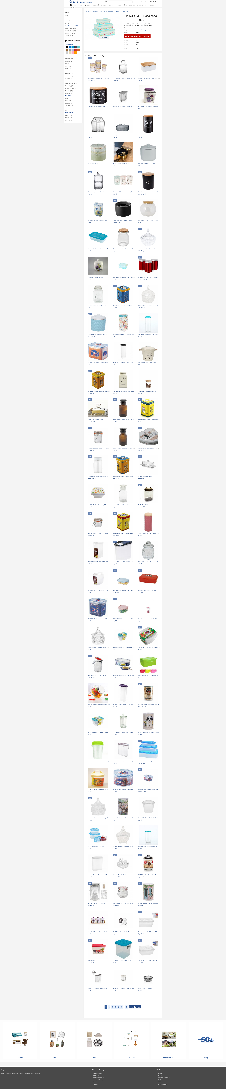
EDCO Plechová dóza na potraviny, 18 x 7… (149, 533)
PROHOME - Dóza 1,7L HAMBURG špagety (124, 362)
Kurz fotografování (163, 1084)
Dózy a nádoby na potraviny (143, 30)
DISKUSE (72, 7)
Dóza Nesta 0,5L (92, 960)
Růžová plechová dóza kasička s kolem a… (149, 903)
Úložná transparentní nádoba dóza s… (97, 192)
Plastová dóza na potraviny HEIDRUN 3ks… (149, 761)
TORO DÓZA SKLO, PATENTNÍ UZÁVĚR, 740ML (101, 675)
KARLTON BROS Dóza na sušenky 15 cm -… (100, 106)
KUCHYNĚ (96, 5)
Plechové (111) (69, 76)
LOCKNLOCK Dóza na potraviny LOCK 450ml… (125, 277)
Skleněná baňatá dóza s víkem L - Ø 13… (148, 220)
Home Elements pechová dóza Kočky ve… (149, 448)
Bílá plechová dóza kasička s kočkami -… (123, 818)
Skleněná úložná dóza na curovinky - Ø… (98, 818)
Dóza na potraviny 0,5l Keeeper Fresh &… (124, 647)
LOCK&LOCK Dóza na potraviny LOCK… (148, 334)
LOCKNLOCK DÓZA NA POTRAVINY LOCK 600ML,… (152, 675)
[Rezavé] (78, 50)
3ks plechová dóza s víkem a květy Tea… (123, 192)
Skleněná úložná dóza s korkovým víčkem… (124, 249)
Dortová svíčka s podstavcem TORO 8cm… (99, 932)
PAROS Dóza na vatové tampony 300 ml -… (149, 163)
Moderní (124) (68, 117)
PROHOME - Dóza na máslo (95, 419)
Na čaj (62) (68, 66)
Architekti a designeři (98, 1077)
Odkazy (160, 1075)
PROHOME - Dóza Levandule (95, 277)
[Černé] (67, 47)
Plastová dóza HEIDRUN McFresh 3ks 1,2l (149, 647)
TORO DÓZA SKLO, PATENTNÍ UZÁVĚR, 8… (100, 448)
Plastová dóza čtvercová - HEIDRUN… (148, 960)
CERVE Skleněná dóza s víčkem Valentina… (149, 875)
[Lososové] (73, 52)
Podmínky (95, 1082)
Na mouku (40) (68, 93)
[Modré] (70, 47)
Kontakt (160, 1073)
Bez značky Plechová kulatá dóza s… (97, 334)
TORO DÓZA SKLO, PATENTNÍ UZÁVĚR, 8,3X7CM (101, 533)
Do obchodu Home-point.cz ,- (137, 36)
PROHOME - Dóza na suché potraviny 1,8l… (124, 761)
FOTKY (74, 5)
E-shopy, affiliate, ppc (98, 1080)
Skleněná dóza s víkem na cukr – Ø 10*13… (149, 306)
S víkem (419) (68, 81)
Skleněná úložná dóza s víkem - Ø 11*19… (99, 306)
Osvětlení (37, 1073)
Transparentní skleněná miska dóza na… (148, 249)
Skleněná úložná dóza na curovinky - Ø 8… (99, 647)
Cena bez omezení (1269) (71, 26)
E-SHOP (89, 5)
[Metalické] (75, 47)
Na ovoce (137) (69, 103)
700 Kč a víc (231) (69, 36)
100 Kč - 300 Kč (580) (70, 31)
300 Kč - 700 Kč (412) (70, 33)
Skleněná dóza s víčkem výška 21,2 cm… (124, 78)
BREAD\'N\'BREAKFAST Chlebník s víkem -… (150, 78)
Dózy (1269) (68, 96)
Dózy (66, 15)
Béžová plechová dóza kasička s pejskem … (149, 732)
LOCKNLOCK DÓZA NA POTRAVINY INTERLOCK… (152, 846)
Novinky (67, 23)
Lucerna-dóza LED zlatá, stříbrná (96, 903)
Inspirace (8, 1073)
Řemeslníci (96, 1075)
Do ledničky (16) (69, 86)
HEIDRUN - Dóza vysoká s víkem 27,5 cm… (124, 704)
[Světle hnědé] (67, 50)
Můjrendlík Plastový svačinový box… (147, 590)
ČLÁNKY (151, 5)
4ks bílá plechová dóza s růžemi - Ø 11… (98, 78)
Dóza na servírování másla (145, 476)
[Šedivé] (70, 50)
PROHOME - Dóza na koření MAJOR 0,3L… (99, 988)
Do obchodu (101, 80)
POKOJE (118, 5)
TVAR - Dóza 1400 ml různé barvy (147, 505)
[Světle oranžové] (75, 52)
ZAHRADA (132, 5)
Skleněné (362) (69, 78)
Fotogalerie (15, 1073)
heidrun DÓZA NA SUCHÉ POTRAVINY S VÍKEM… (126, 562)
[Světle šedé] (67, 52)
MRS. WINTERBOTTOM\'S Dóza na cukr (123, 391)
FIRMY (81, 5)
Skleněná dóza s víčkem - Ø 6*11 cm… (123, 505)
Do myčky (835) (69, 100)
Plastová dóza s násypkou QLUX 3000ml (123, 106)
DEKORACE (139, 5)
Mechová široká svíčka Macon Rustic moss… (150, 704)
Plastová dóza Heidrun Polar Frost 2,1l (98, 249)
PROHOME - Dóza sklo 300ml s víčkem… (124, 988)
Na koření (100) (69, 91)
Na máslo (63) (68, 61)
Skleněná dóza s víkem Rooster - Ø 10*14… (149, 562)
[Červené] (75, 50)
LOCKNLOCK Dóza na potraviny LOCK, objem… (100, 362)
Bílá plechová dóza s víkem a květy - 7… (123, 334)
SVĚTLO (125, 5)
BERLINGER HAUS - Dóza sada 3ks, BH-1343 (150, 277)
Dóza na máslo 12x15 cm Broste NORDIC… (124, 135)
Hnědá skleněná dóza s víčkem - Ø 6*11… (124, 419)
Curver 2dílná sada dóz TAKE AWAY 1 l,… (99, 761)
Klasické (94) (68, 115)
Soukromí (160, 1080)
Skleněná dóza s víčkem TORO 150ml (123, 732)
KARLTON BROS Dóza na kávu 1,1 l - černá (149, 135)
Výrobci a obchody (97, 1073)
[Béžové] (70, 52)
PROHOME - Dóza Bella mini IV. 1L (122, 960)
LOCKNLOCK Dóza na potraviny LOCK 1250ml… (125, 619)
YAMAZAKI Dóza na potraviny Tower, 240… (124, 220)
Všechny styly (69, 113)
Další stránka (134, 1007)
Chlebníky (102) (69, 58)
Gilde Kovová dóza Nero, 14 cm (121, 163)
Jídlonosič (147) (69, 105)
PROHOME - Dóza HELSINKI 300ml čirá (148, 818)
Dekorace (27, 1073)
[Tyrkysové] (78, 47)
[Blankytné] (73, 47)
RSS (159, 1082)
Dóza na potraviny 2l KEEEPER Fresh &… (99, 732)
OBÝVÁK (111, 5)
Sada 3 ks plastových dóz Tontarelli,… (98, 846)
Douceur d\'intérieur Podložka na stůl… (98, 875)
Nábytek (21, 1073)
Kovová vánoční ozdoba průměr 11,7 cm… (149, 619)
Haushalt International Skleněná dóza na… (99, 704)
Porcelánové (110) (69, 73)
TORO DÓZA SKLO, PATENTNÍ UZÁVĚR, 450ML (126, 903)
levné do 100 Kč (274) (70, 28)
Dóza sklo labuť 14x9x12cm (120, 875)
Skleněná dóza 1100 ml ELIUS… (96, 135)
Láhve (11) (68, 98)
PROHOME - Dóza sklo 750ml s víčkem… (124, 932)
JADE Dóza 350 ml (93, 163)
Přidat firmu (96, 1084)
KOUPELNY (104, 5)
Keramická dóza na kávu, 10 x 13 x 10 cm (149, 192)
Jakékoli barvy (69, 44)
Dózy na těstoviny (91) (70, 88)
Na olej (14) (68, 68)
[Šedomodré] (73, 50)
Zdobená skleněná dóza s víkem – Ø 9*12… (124, 846)
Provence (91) (68, 120)
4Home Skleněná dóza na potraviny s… (148, 391)
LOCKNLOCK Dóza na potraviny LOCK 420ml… (125, 590)
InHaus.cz (88, 11)
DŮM (146, 5)
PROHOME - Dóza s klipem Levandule (148, 106)
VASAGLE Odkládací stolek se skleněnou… (99, 476)
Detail (107, 80)
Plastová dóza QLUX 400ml (145, 988)
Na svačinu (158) (69, 71)
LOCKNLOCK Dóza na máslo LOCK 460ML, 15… (125, 675)
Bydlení (3, 1073)
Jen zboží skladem (69, 21)
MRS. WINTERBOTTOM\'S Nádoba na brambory (150, 362)
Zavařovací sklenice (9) (71, 83)
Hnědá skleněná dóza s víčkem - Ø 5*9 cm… (124, 448)
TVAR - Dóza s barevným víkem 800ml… (98, 789)
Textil (32, 1073)
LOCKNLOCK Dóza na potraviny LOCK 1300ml (100, 220)
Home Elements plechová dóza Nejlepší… (124, 306)
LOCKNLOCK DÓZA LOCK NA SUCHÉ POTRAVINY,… (102, 562)
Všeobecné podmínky (164, 1077)
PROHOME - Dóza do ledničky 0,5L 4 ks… (99, 505)
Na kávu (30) (68, 63)
